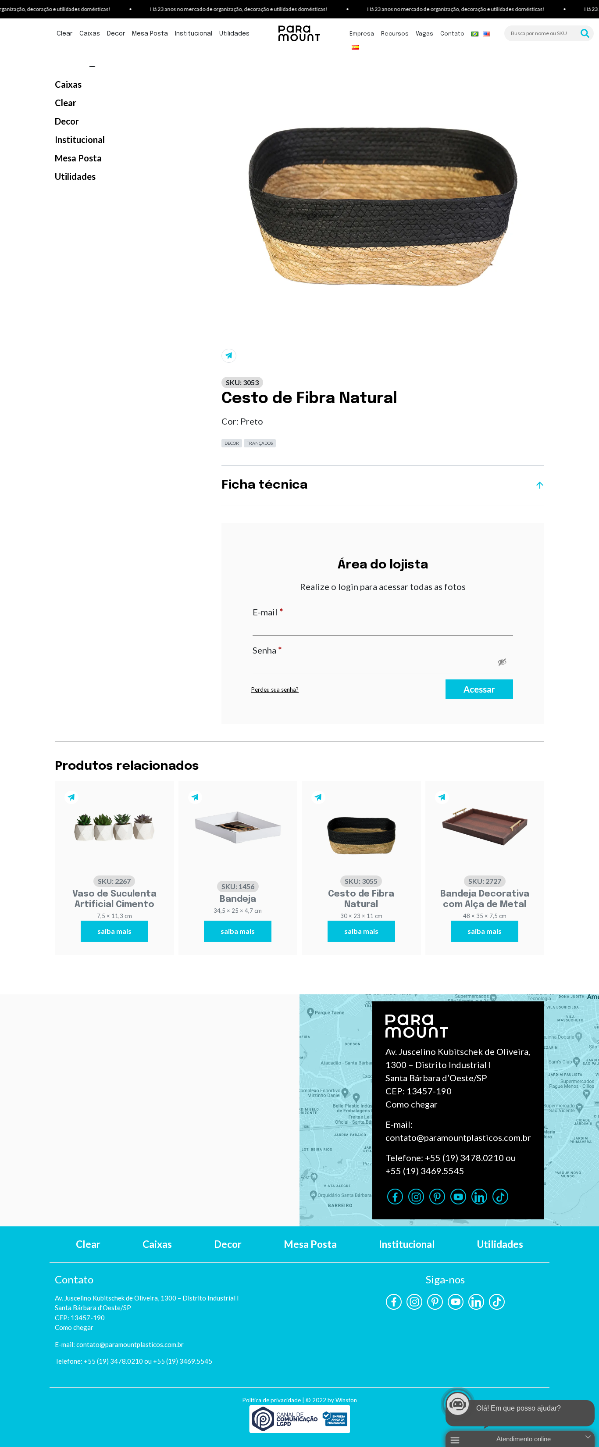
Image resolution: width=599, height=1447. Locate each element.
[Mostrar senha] (502, 662)
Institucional (193, 34)
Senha (291, 649)
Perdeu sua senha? (275, 689)
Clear (64, 34)
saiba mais (114, 931)
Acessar (479, 689)
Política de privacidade (271, 1400)
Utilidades (234, 34)
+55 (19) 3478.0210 (464, 1157)
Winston (346, 1400)
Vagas (424, 34)
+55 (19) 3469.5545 (424, 1170)
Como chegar (411, 1104)
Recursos (395, 34)
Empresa (361, 34)
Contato (452, 34)
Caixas (89, 34)
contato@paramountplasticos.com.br (458, 1137)
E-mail (291, 611)
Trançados (260, 443)
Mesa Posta (150, 34)
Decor (116, 34)
